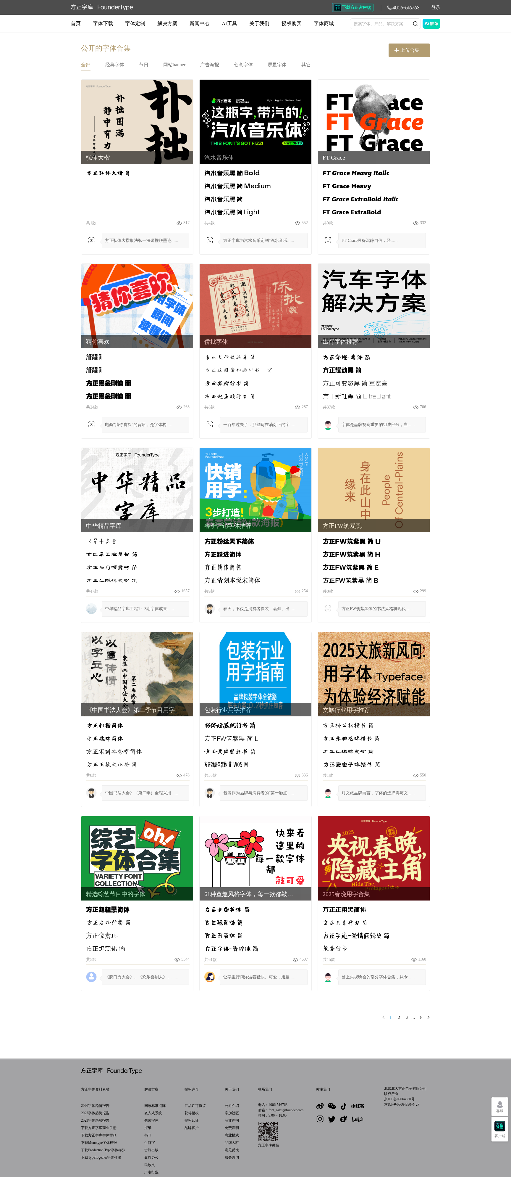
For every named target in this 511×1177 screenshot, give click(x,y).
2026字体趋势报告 (95, 1106)
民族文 (149, 1165)
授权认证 (192, 1120)
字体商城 (324, 23)
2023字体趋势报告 (95, 1120)
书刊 (147, 1135)
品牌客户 (192, 1128)
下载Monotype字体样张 (99, 1143)
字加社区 (232, 1113)
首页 (76, 23)
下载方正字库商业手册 (99, 1128)
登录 (435, 7)
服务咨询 (232, 1157)
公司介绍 (232, 1106)
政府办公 (151, 1157)
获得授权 (192, 1113)
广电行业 (151, 1172)
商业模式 (232, 1135)
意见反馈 (232, 1150)
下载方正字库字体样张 (99, 1135)
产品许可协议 (195, 1106)
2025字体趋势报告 (95, 1113)
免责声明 (232, 1128)
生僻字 (149, 1143)
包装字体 (151, 1120)
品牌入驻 (232, 1143)
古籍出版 (151, 1150)
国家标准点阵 (155, 1106)
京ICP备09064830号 (399, 1099)
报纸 (147, 1128)
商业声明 (232, 1120)
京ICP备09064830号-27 (401, 1104)
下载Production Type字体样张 (103, 1150)
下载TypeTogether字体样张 (101, 1157)
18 (420, 1017)
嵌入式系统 (153, 1113)
